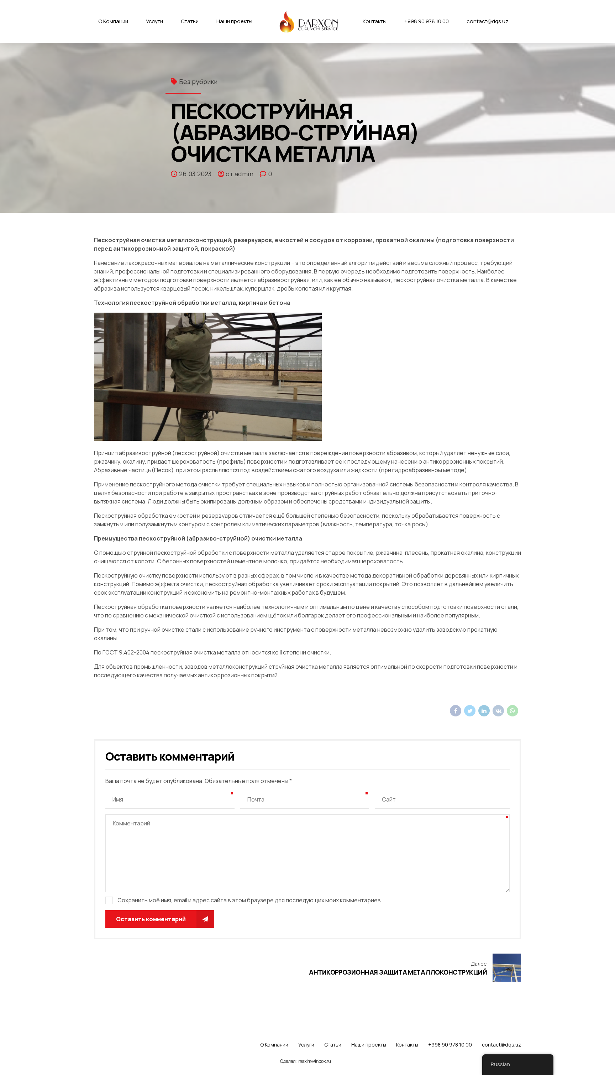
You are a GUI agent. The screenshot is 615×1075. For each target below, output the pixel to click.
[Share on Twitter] (469, 710)
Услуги (154, 21)
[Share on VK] (498, 710)
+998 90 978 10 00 (426, 21)
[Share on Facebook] (455, 710)
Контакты (375, 21)
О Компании (113, 21)
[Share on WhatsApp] (512, 710)
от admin (239, 173)
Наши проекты (234, 21)
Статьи (190, 21)
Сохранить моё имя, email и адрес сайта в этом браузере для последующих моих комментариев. (249, 900)
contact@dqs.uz (488, 21)
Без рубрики (198, 81)
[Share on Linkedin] (484, 710)
